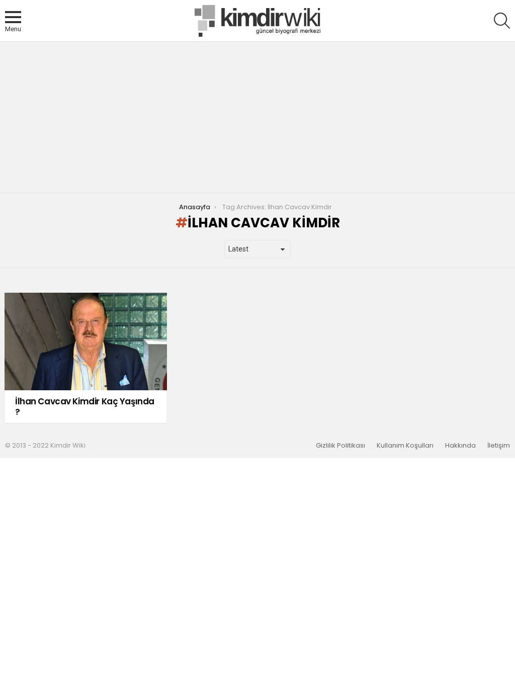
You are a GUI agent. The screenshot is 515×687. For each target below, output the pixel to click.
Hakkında (460, 446)
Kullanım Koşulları (405, 446)
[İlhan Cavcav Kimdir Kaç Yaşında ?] (86, 341)
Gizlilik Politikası (340, 446)
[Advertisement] (257, 117)
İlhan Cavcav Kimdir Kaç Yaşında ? (84, 406)
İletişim (498, 446)
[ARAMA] (502, 20)
